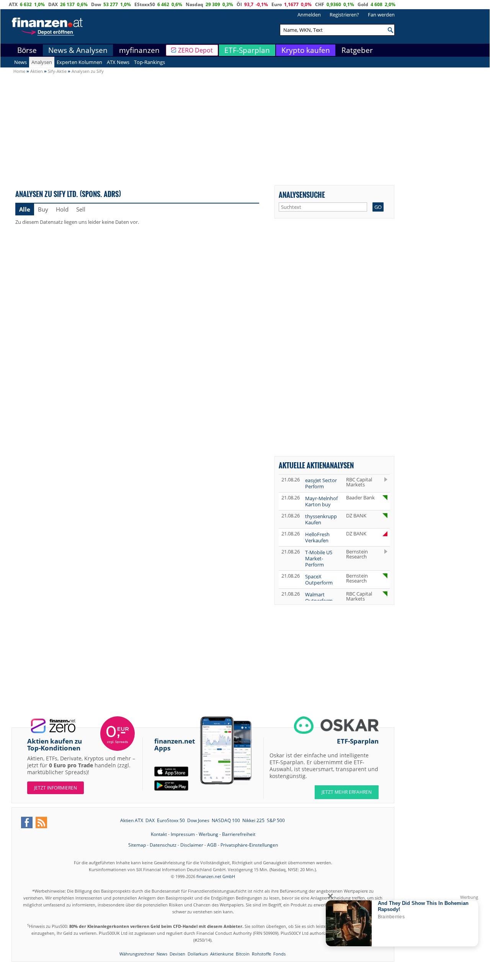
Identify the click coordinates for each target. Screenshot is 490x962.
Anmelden (309, 14)
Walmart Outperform (319, 597)
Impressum (183, 834)
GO (378, 207)
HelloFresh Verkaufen (317, 537)
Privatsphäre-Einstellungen (249, 845)
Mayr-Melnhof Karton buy (321, 501)
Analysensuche (302, 194)
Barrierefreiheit (238, 834)
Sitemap (137, 845)
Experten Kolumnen (79, 62)
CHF (319, 4)
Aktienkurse (222, 954)
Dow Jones (198, 820)
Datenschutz (163, 845)
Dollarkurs (198, 954)
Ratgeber (357, 50)
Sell (80, 209)
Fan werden (381, 14)
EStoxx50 (144, 4)
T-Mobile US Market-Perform (318, 558)
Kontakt (159, 834)
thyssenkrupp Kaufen (321, 519)
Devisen (177, 954)
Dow (96, 4)
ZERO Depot (195, 50)
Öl (239, 4)
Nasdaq (194, 4)
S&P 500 (276, 820)
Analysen (41, 62)
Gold (363, 4)
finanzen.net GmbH (215, 876)
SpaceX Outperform (319, 579)
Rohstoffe (261, 954)
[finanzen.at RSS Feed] (41, 822)
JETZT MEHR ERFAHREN (347, 792)
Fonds (279, 954)
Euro (276, 4)
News (20, 62)
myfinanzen (139, 50)
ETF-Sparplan (247, 50)
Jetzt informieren (55, 788)
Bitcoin (243, 954)
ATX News (118, 62)
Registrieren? (344, 14)
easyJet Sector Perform (321, 483)
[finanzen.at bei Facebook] (27, 822)
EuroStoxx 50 (171, 820)
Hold (62, 209)
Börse (27, 50)
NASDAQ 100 (226, 820)
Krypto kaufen (305, 50)
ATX (13, 4)
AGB (212, 845)
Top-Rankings (149, 62)
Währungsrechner (136, 954)
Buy (43, 209)
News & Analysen (78, 50)
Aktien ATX (131, 820)
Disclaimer (191, 845)
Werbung (208, 834)
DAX (53, 4)
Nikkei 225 (253, 820)
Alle (24, 209)
